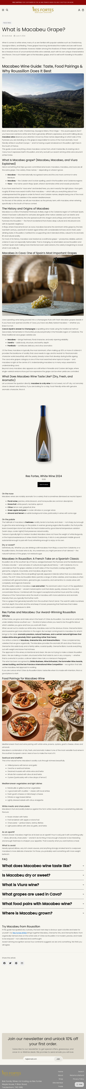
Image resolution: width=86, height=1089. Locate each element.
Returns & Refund (77, 1075)
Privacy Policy (78, 1079)
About (60, 1075)
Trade (60, 1086)
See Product (44, 485)
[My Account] (78, 10)
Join (58, 1059)
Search (81, 1071)
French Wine (7, 23)
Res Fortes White (20, 933)
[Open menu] (2, 10)
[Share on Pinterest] (16, 963)
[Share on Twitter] (10, 963)
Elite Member (58, 1083)
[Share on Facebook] (4, 963)
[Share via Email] (22, 963)
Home (60, 1071)
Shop (61, 1079)
